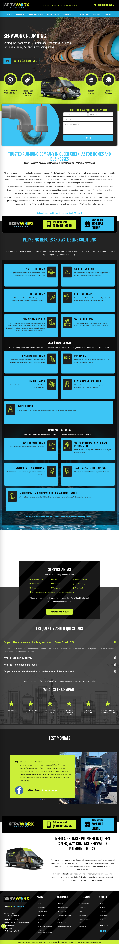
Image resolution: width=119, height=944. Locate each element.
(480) (14, 919)
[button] (103, 5)
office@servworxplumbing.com (18, 922)
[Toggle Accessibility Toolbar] (3, 926)
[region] (22, 934)
